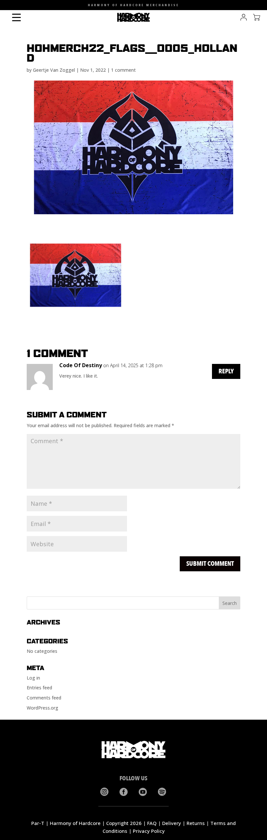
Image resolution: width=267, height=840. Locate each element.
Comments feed (44, 698)
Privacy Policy (149, 831)
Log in (33, 678)
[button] (9, 6)
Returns (196, 823)
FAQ (152, 823)
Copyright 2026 (124, 823)
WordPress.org (42, 708)
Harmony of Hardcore (75, 823)
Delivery (171, 823)
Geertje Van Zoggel (54, 70)
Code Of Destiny (80, 365)
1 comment (123, 70)
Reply (226, 371)
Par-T (37, 823)
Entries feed (39, 687)
